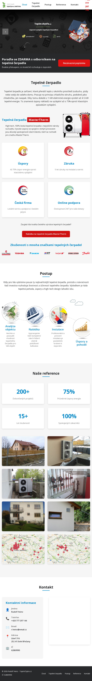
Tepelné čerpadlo (36, 5)
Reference (61, 4)
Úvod (24, 4)
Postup (48, 4)
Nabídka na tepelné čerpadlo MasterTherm (46, 234)
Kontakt (74, 4)
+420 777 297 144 (19, 620)
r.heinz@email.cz (19, 629)
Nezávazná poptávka (74, 63)
